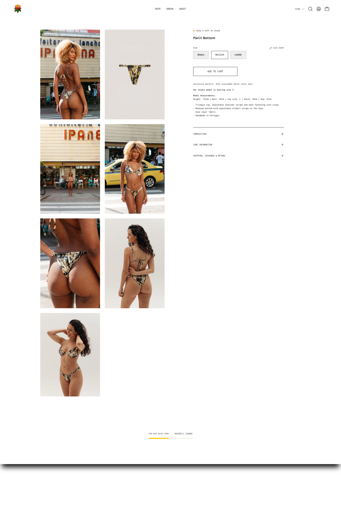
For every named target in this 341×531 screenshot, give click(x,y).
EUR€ (297, 9)
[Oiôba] (18, 9)
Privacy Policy (50, 506)
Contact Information (53, 496)
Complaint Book (50, 511)
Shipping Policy (50, 485)
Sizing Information (52, 480)
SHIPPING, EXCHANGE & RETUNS (209, 156)
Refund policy (49, 491)
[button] (157, 9)
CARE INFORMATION (202, 144)
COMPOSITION (199, 134)
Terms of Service (51, 501)
